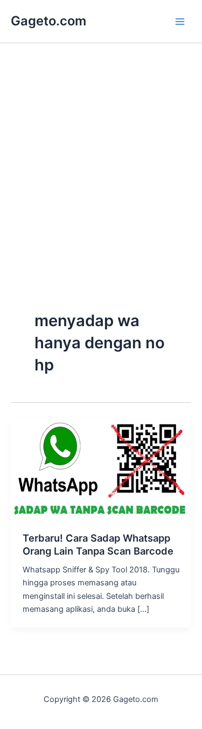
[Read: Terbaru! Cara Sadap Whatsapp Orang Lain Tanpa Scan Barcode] (101, 469)
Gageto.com (48, 21)
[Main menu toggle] (180, 21)
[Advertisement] (101, 199)
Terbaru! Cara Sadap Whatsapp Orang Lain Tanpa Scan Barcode (98, 544)
